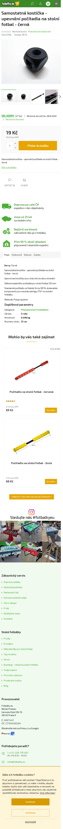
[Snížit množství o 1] (15, 148)
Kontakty (8, 618)
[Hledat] (32, 4)
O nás (6, 608)
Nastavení (30, 822)
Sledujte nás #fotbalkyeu (32, 517)
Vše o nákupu (10, 603)
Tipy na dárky (10, 654)
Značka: (20, 34)
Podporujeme (10, 670)
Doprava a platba (12, 582)
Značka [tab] (37, 254)
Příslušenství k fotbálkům (34, 309)
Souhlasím (30, 802)
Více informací (47, 792)
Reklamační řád (11, 592)
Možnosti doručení (15, 119)
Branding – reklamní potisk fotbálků (21, 664)
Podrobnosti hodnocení (39, 31)
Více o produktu (8, 167)
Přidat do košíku (37, 145)
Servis (7, 659)
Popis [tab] (7, 254)
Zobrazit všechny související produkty (32, 497)
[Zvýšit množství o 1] (15, 144)
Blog (6, 685)
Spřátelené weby (12, 613)
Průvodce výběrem (13, 675)
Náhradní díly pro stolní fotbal (18, 649)
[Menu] (56, 4)
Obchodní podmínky (13, 587)
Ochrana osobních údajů (15, 597)
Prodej (7, 638)
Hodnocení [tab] (17, 254)
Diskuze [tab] (28, 254)
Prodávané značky (13, 680)
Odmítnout (30, 813)
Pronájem (8, 643)
